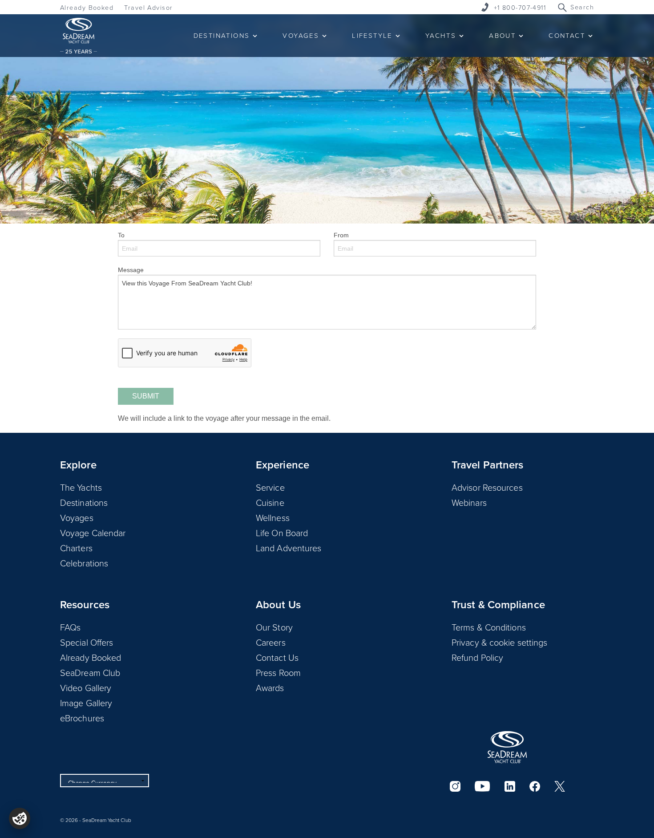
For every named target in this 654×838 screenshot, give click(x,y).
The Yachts (81, 487)
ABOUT (502, 35)
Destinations (84, 502)
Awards (270, 687)
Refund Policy (477, 657)
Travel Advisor (148, 7)
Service (270, 487)
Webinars (469, 502)
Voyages (76, 517)
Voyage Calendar (93, 532)
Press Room (278, 672)
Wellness (273, 517)
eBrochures (82, 718)
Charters (76, 547)
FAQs (70, 627)
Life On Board (282, 532)
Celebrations (84, 563)
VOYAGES (301, 35)
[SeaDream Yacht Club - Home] (507, 747)
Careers (271, 642)
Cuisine (270, 502)
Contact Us (277, 657)
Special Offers (86, 642)
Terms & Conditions (489, 627)
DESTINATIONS (222, 35)
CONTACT (567, 35)
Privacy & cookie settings (500, 642)
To (121, 235)
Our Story (274, 627)
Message (131, 269)
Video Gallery (85, 687)
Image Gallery (86, 702)
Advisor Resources (487, 487)
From (341, 235)
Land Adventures (289, 547)
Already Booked (86, 7)
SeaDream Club (90, 672)
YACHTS (440, 35)
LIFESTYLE (372, 35)
